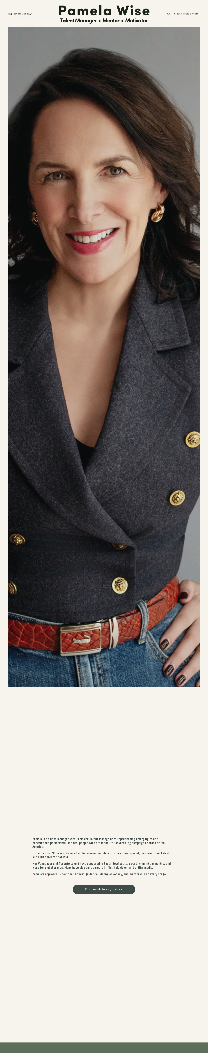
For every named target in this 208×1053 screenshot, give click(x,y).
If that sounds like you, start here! (104, 889)
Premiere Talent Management (97, 839)
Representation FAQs (20, 13)
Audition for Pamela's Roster (183, 13)
